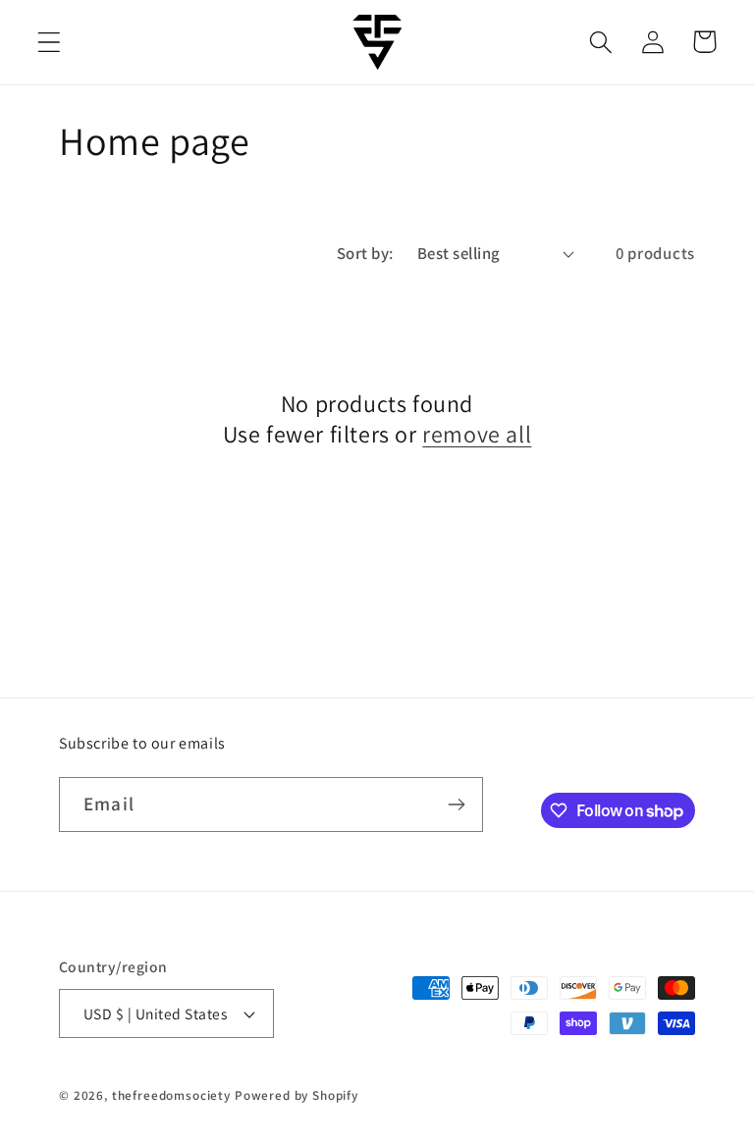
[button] (50, 42)
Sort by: (365, 253)
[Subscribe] (456, 804)
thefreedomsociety (171, 1095)
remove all (476, 434)
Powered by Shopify (296, 1095)
